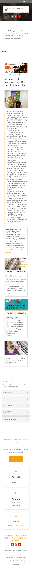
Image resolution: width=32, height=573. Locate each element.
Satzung (24, 550)
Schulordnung (17, 550)
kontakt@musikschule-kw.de (16, 525)
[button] (26, 1)
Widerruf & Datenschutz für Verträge (16, 557)
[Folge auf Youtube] (19, 16)
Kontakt (9, 561)
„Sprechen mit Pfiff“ (13, 317)
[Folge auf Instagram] (16, 16)
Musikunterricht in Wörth (15, 358)
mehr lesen (9, 252)
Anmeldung (16, 459)
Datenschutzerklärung (19, 561)
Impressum (16, 564)
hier (20, 38)
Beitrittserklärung (16, 554)
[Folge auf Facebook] (12, 16)
